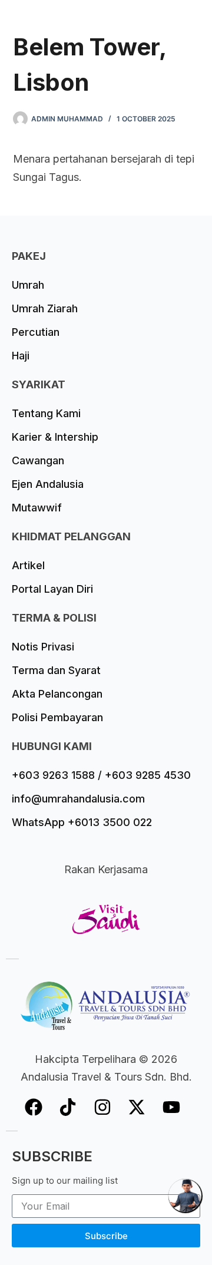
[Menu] (193, 20)
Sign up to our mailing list (65, 1180)
